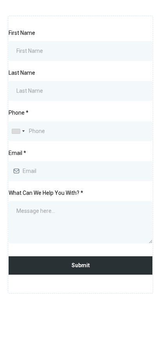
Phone (19, 113)
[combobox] (18, 131)
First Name (22, 33)
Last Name (22, 73)
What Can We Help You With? (46, 193)
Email (17, 153)
